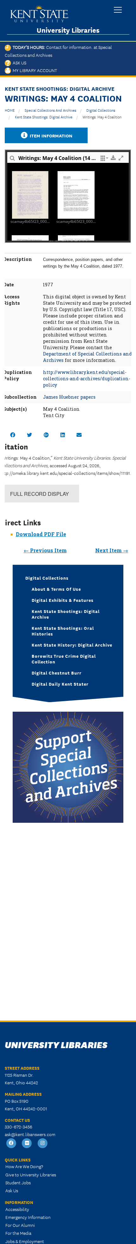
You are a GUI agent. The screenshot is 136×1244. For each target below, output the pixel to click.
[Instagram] (42, 1144)
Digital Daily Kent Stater (60, 684)
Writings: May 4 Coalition (102, 117)
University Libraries (68, 30)
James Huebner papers (69, 397)
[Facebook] (11, 1144)
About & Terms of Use (56, 589)
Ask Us (18, 62)
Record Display (39, 493)
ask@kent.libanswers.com (30, 1134)
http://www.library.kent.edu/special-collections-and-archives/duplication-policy (86, 378)
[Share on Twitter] (29, 434)
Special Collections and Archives (50, 110)
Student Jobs (18, 1182)
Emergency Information (28, 1217)
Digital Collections (100, 110)
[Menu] (118, 10)
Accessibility (17, 1209)
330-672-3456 (18, 1126)
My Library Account (34, 70)
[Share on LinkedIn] (62, 434)
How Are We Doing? (24, 1166)
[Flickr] (27, 1144)
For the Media (18, 1232)
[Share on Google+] (46, 434)
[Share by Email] (79, 434)
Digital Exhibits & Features (63, 600)
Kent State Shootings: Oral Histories (63, 630)
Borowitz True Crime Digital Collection (64, 658)
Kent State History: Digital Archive (72, 645)
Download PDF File (41, 534)
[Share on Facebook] (12, 434)
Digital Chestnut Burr (57, 672)
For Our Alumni (20, 1224)
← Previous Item (45, 550)
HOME (10, 110)
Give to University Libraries (30, 1174)
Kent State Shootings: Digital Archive (43, 117)
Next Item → (111, 550)
